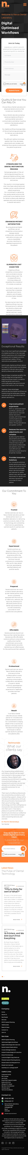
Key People (5, 1017)
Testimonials (5, 1025)
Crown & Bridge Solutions (9, 1050)
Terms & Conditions (7, 1090)
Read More (16, 919)
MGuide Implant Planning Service (11, 1060)
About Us (4, 1014)
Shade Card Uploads (7, 1065)
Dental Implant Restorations (10, 1047)
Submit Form (14, 91)
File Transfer (5, 1076)
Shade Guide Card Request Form (11, 1062)
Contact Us (5, 1030)
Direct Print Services (7, 1055)
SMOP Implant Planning (8, 1022)
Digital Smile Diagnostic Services (11, 1044)
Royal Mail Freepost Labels (9, 1080)
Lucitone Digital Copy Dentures (10, 1057)
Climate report (6, 1088)
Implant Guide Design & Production (11, 1052)
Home (3, 1012)
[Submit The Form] (24, 848)
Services (4, 1019)
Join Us (4, 1032)
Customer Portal (6, 1074)
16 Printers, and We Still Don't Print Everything (14, 936)
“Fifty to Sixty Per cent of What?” (13, 890)
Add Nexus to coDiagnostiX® (10, 1067)
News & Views (5, 1027)
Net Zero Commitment (8, 1086)
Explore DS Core (6, 1082)
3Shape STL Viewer (7, 1084)
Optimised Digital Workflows (10, 1042)
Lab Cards (4, 1078)
